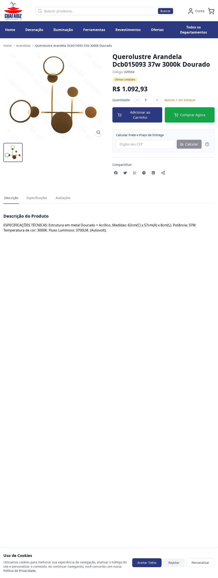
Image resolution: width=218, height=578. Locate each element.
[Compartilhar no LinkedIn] (153, 173)
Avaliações (63, 198)
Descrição (11, 198)
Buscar (166, 11)
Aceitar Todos (146, 563)
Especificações (37, 198)
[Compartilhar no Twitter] (125, 173)
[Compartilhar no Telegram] (144, 173)
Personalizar (200, 563)
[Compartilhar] (163, 173)
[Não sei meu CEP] (207, 144)
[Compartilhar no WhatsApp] (134, 173)
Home (7, 46)
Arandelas (23, 46)
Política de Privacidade (19, 571)
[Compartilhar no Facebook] (115, 173)
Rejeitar (173, 563)
